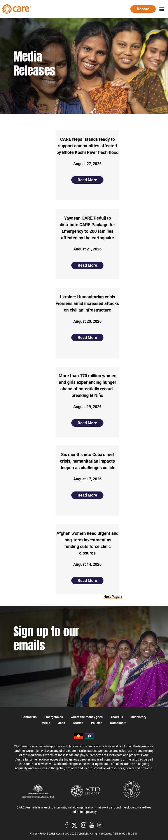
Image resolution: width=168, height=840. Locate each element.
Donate (143, 9)
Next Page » (112, 597)
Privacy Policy (38, 833)
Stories (78, 722)
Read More (87, 180)
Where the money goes (87, 716)
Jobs (61, 722)
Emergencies (53, 716)
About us (116, 716)
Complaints (118, 722)
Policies (96, 722)
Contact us (29, 716)
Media (46, 722)
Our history (138, 716)
